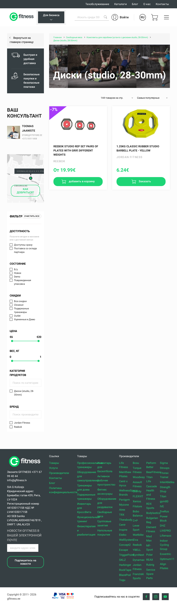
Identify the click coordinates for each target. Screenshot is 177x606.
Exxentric (165, 554)
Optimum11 (167, 559)
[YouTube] (165, 596)
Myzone (124, 504)
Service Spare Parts (150, 574)
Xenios (137, 501)
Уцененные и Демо (24, 319)
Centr (122, 524)
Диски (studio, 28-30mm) (24, 393)
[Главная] (25, 467)
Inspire (123, 529)
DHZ (162, 525)
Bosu (136, 463)
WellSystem (126, 539)
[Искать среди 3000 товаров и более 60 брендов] (105, 17)
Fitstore (137, 506)
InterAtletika (167, 482)
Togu (122, 580)
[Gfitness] (22, 17)
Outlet (17, 315)
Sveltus (164, 511)
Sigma (164, 463)
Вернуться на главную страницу (22, 40)
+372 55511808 (29, 138)
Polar (149, 554)
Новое (17, 273)
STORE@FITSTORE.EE (32, 135)
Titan (163, 496)
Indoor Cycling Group (164, 545)
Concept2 (125, 544)
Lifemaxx (165, 535)
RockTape (125, 570)
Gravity (137, 491)
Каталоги (120, 4)
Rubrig (150, 564)
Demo (17, 276)
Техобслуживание (97, 4)
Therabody (125, 519)
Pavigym (124, 499)
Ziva (135, 539)
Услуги (53, 468)
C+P (135, 520)
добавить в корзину (81, 181)
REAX (149, 559)
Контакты (162, 4)
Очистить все (31, 216)
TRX (121, 514)
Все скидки (20, 301)
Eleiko (122, 534)
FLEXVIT (138, 496)
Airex (122, 509)
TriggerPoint (126, 554)
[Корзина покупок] (154, 17)
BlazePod (125, 575)
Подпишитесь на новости (25, 562)
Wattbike (138, 534)
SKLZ (122, 560)
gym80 (164, 501)
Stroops (164, 468)
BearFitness (153, 472)
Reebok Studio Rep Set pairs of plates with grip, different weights (75, 150)
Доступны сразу (23, 244)
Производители (59, 473)
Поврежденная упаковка (22, 282)
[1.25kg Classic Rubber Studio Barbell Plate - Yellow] (141, 123)
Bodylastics (153, 513)
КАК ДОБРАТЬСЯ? (25, 190)
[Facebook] (146, 596)
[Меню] (166, 17)
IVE (162, 506)
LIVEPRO (165, 530)
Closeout (19, 304)
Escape (123, 549)
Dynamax (139, 560)
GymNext (138, 554)
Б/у (16, 269)
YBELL (137, 549)
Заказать (144, 181)
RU (143, 17)
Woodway (139, 477)
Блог (135, 4)
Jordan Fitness (22, 422)
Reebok (18, 426)
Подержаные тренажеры (21, 310)
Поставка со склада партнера (25, 250)
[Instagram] (155, 596)
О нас (147, 4)
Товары (54, 463)
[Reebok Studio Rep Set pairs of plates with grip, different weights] (78, 123)
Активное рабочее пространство (106, 480)
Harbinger (125, 565)
